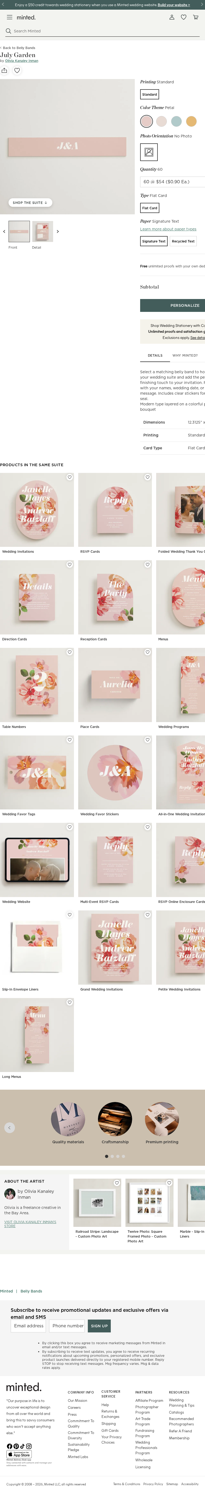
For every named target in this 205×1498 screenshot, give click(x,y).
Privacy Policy (153, 1484)
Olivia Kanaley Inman (21, 61)
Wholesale (143, 1459)
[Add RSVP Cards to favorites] (147, 477)
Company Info (81, 1392)
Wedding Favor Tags (18, 814)
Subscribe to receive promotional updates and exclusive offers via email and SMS (89, 1313)
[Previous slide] (4, 231)
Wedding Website (16, 902)
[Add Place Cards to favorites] (147, 652)
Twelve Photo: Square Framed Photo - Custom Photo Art (147, 1236)
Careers (74, 1407)
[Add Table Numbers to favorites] (69, 652)
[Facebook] (9, 1446)
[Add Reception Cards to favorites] (147, 564)
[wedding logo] (26, 17)
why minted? (185, 355)
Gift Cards (110, 1430)
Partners (143, 1392)
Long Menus (11, 1077)
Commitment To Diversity (81, 1435)
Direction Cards (14, 639)
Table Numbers (14, 727)
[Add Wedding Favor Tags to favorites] (69, 740)
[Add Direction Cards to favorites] (69, 564)
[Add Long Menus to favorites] (69, 1002)
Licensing (143, 1466)
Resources (179, 1392)
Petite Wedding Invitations (179, 989)
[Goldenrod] (191, 121)
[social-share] (4, 70)
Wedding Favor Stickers (99, 814)
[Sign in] (172, 17)
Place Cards (89, 727)
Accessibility (190, 1484)
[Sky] (176, 121)
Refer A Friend (180, 1430)
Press (72, 1414)
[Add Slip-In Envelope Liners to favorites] (69, 914)
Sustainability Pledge (79, 1447)
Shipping (108, 1423)
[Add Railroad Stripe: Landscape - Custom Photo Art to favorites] (117, 1183)
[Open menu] (9, 17)
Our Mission (77, 1400)
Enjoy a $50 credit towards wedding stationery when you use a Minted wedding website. (86, 4)
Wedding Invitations (18, 552)
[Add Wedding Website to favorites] (69, 827)
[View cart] (195, 17)
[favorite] (17, 70)
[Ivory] (161, 121)
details (155, 355)
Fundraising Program (144, 1433)
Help (105, 1404)
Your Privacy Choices (111, 1439)
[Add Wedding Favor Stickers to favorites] (147, 740)
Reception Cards (93, 639)
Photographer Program (147, 1409)
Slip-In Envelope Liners (20, 989)
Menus (163, 639)
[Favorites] (183, 17)
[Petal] (146, 121)
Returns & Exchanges (110, 1414)
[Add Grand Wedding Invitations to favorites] (147, 914)
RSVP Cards (90, 552)
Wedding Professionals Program (146, 1447)
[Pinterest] (16, 1446)
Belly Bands (31, 1291)
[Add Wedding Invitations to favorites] (69, 477)
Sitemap (172, 1484)
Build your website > (174, 4)
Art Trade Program (142, 1421)
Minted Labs (78, 1456)
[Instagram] (29, 1446)
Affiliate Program (149, 1400)
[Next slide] (57, 231)
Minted (6, 1291)
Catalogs (176, 1412)
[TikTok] (22, 1446)
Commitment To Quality (81, 1423)
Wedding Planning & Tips (181, 1402)
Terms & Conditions (126, 1484)
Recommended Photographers (181, 1421)
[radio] (149, 94)
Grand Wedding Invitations (101, 989)
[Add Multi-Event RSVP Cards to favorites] (147, 827)
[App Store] (30, 1454)
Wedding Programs (173, 727)
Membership (179, 1437)
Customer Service (110, 1394)
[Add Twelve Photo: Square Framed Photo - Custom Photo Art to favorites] (169, 1183)
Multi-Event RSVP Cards (99, 902)
